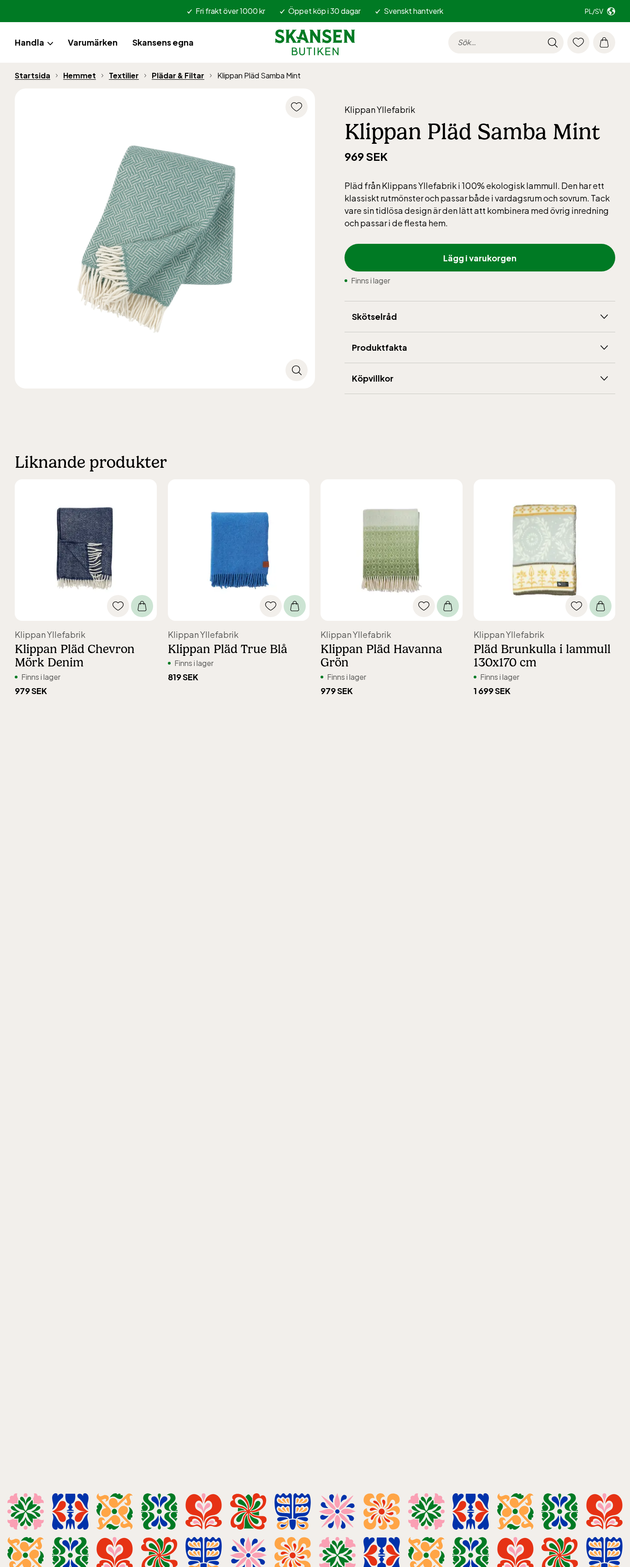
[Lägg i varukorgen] (142, 606)
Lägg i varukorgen (480, 258)
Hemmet (79, 75)
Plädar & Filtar (178, 75)
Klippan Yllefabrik (380, 109)
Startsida (32, 75)
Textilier (124, 75)
